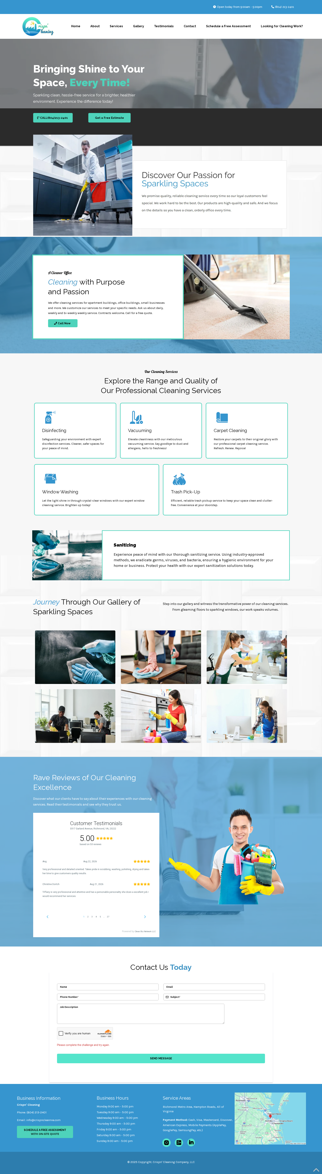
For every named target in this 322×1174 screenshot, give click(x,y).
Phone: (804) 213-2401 (32, 1112)
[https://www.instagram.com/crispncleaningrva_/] (166, 1142)
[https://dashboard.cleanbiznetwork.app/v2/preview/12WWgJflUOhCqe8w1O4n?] (38, 26)
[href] (270, 1118)
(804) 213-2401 (284, 7)
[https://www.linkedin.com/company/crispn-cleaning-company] (191, 1142)
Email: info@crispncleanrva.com (39, 1120)
